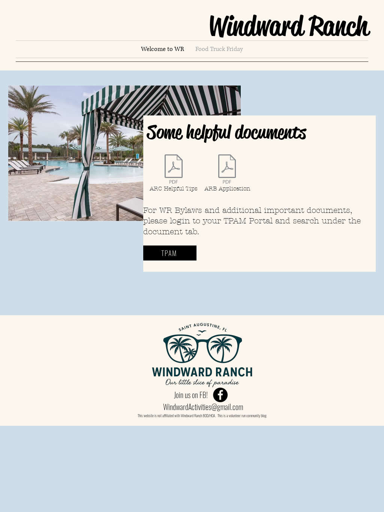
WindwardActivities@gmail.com (203, 406)
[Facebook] (220, 395)
